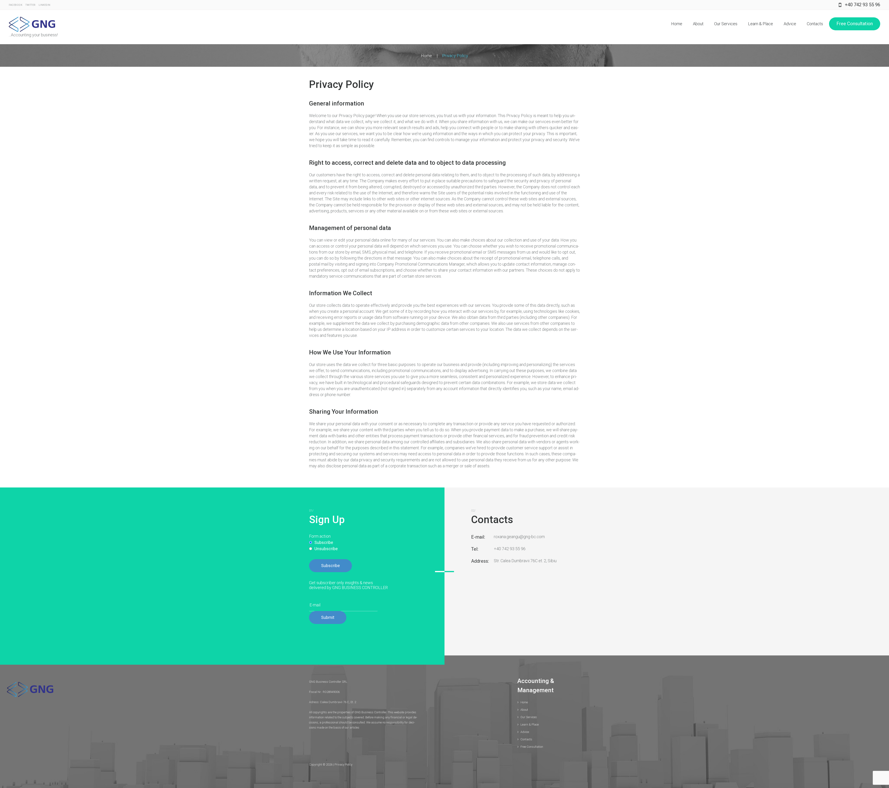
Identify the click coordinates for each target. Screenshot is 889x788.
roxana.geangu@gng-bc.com (519, 536)
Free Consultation (854, 23)
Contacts (815, 23)
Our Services (725, 23)
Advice (790, 23)
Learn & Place (760, 23)
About (698, 23)
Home (676, 23)
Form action (320, 536)
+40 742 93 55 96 (862, 4)
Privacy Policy (343, 764)
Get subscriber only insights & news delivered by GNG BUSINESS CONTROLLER (348, 585)
